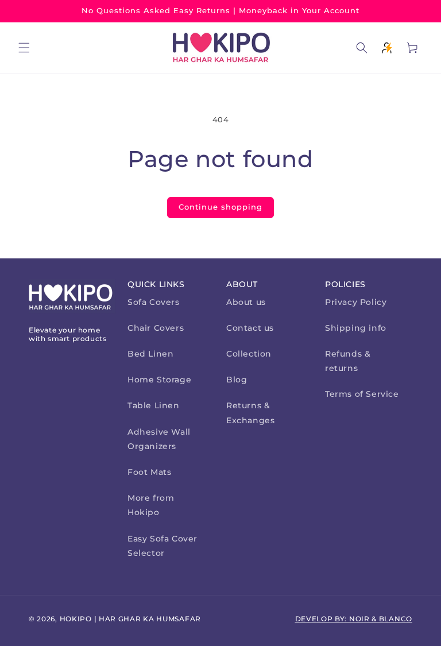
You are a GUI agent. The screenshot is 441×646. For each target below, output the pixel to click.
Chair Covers (155, 328)
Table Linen (153, 405)
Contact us (250, 328)
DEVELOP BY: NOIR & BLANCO (354, 618)
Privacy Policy (355, 302)
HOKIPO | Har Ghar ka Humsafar (130, 618)
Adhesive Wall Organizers (159, 439)
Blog (236, 379)
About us (246, 302)
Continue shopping (220, 206)
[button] (24, 47)
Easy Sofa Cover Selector (162, 545)
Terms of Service (362, 394)
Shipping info (355, 328)
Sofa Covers (153, 302)
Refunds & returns (347, 361)
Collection (249, 354)
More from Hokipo (150, 505)
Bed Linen (150, 354)
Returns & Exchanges (250, 412)
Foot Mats (149, 472)
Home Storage (159, 379)
